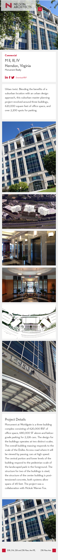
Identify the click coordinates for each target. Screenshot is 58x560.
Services (8, 14)
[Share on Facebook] (9, 77)
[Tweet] (12, 77)
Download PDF (21, 77)
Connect (8, 34)
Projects (8, 19)
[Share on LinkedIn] (6, 77)
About (7, 24)
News (7, 29)
